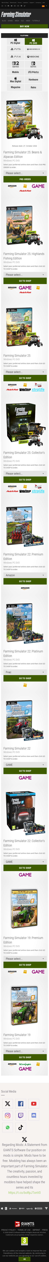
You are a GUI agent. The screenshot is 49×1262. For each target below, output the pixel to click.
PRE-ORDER (25, 179)
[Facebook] (8, 6)
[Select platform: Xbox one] (33, 56)
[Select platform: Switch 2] (15, 64)
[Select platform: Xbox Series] (33, 49)
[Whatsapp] (2, 6)
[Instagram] (15, 6)
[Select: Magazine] (15, 87)
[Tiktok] (25, 6)
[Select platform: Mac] (15, 79)
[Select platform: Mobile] (15, 72)
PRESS (45, 1230)
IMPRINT (36, 1230)
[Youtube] (12, 6)
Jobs (44, 2)
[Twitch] (18, 6)
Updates (25, 2)
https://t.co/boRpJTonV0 (24, 1193)
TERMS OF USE (24, 1230)
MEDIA (17, 21)
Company (38, 2)
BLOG (4, 21)
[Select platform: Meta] (33, 72)
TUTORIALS (36, 21)
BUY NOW (24, 26)
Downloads (13, 2)
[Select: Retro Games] (33, 87)
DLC (22, 21)
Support (32, 2)
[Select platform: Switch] (33, 64)
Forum (20, 2)
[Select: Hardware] (33, 79)
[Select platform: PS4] (15, 56)
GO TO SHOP (25, 280)
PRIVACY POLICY (8, 1230)
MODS (28, 21)
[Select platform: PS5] (15, 49)
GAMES (10, 21)
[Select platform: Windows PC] (33, 41)
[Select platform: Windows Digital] (15, 41)
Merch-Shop (5, 2)
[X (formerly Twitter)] (5, 6)
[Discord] (21, 6)
